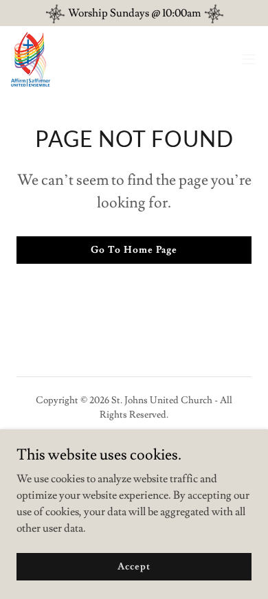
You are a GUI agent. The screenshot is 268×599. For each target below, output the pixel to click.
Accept (134, 566)
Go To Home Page (134, 250)
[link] (30, 59)
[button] (249, 59)
